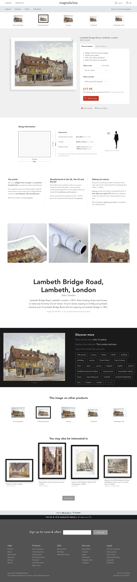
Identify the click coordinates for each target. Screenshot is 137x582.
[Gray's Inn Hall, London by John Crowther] (19, 470)
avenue (93, 355)
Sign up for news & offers (45, 532)
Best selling (86, 549)
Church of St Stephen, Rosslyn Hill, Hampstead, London (84, 483)
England (109, 366)
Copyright (110, 560)
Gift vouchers (61, 549)
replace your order (109, 202)
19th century (81, 355)
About (10, 552)
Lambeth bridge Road (123, 377)
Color (79, 366)
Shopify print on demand (121, 575)
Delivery (95, 191)
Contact (10, 549)
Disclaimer (110, 563)
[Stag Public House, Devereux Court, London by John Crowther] (52, 461)
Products (19, 3)
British (113, 355)
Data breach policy (113, 557)
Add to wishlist (87, 108)
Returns (10, 563)
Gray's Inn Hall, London (14, 484)
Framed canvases (38, 557)
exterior (130, 366)
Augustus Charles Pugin (112, 486)
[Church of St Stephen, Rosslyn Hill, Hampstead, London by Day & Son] (85, 462)
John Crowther (85, 40)
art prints (103, 60)
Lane (79, 382)
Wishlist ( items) (63, 555)
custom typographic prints (41, 575)
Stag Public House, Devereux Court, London (51, 483)
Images (8, 3)
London (99, 382)
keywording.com (93, 377)
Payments (11, 557)
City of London (120, 360)
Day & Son (75, 486)
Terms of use (111, 555)
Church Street (104, 360)
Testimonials (12, 555)
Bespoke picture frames (24, 575)
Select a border (88, 77)
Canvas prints (37, 555)
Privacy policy (111, 552)
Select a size (96, 66)
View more (68, 498)
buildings (80, 360)
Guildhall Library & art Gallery (87, 371)
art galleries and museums (67, 192)
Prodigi (127, 573)
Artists (27, 9)
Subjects (18, 9)
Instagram (85, 563)
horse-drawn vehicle (125, 371)
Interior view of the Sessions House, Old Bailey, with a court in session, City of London (117, 482)
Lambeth (107, 377)
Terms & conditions (113, 549)
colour (88, 366)
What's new (36, 565)
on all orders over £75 (68, 517)
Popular (8, 9)
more (110, 382)
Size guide (105, 65)
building (124, 355)
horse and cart (108, 371)
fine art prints (28, 198)
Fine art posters (37, 549)
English (120, 366)
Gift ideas (60, 552)
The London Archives (106, 344)
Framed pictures (38, 552)
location (88, 382)
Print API (120, 573)
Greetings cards (38, 563)
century (91, 360)
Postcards (35, 560)
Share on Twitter (102, 108)
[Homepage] (68, 3)
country (98, 366)
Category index (87, 560)
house (79, 377)
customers (79, 198)
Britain (104, 355)
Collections (37, 9)
